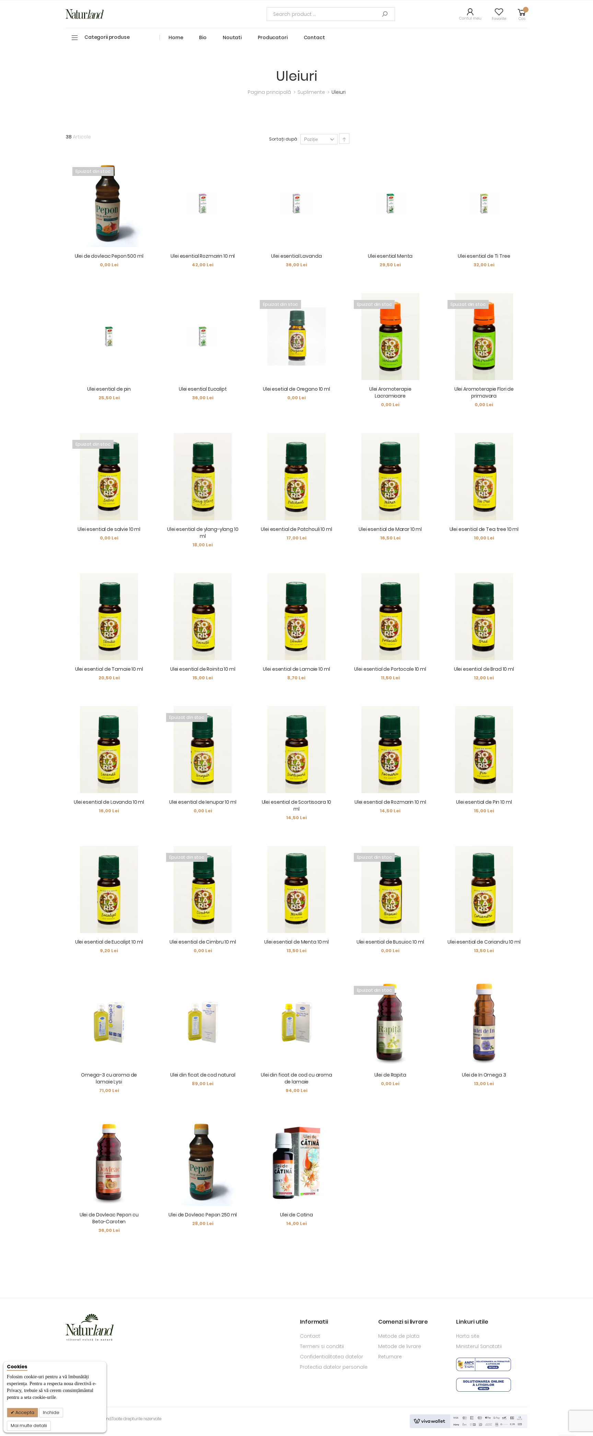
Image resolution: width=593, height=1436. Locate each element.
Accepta (24, 1412)
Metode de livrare (399, 1346)
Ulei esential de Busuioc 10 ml (390, 941)
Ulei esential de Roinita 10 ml (202, 669)
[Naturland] (85, 14)
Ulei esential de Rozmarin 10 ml (390, 802)
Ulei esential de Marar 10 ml (390, 529)
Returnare (390, 1356)
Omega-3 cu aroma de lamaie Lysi (109, 1078)
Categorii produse (107, 37)
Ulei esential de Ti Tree (484, 256)
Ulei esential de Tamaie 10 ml (109, 669)
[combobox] (331, 14)
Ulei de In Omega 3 (484, 1074)
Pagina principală (270, 92)
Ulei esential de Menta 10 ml (296, 941)
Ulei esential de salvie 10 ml (109, 529)
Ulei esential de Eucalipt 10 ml (109, 941)
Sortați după (283, 139)
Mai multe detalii (29, 1425)
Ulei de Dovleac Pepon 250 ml (202, 1214)
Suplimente (312, 92)
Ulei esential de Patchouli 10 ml (296, 529)
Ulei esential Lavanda (296, 256)
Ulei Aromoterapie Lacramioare (390, 392)
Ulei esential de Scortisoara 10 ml (297, 805)
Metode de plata (398, 1336)
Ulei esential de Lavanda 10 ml (109, 802)
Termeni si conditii (322, 1346)
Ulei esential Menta (390, 256)
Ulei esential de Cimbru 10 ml (203, 941)
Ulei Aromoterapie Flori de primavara (484, 392)
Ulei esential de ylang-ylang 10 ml (203, 532)
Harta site (467, 1336)
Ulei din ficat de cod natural (202, 1074)
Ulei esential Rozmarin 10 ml (203, 256)
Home (175, 37)
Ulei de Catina (296, 1214)
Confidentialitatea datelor (331, 1356)
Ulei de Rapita (390, 1074)
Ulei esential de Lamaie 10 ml (296, 669)
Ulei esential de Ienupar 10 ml (202, 802)
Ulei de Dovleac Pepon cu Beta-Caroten (109, 1218)
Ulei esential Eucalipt (203, 389)
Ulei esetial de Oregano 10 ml (296, 389)
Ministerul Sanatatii (479, 1346)
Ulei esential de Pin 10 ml (484, 802)
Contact (310, 1336)
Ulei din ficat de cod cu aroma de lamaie (296, 1078)
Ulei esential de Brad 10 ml (484, 669)
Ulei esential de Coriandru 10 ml (484, 941)
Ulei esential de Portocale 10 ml (390, 669)
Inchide (51, 1412)
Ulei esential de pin (109, 389)
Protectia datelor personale (334, 1366)
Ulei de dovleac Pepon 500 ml (109, 256)
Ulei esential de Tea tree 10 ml (484, 529)
